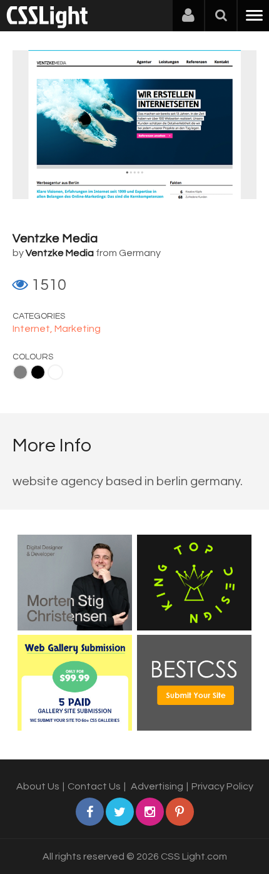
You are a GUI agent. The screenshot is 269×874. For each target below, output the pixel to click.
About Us (37, 786)
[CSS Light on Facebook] (90, 812)
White (55, 372)
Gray (20, 372)
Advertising (157, 786)
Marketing (77, 329)
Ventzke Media (55, 238)
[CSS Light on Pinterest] (180, 812)
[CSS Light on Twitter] (120, 812)
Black (38, 372)
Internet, (33, 329)
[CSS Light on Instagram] (150, 812)
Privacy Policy (222, 786)
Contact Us (94, 786)
